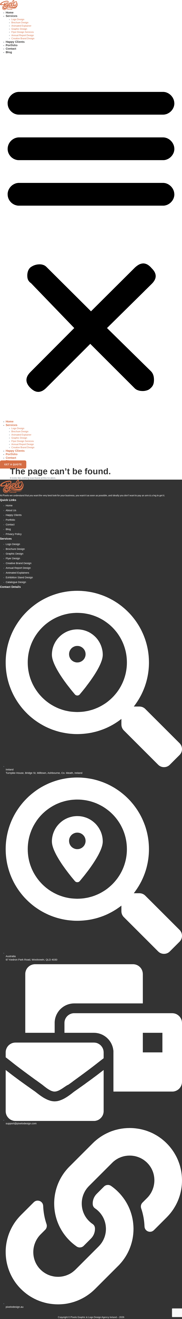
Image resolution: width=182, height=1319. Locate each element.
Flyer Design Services (22, 32)
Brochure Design (19, 22)
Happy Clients (15, 41)
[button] (91, 237)
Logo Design (17, 19)
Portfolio (11, 45)
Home (10, 12)
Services (11, 15)
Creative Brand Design (22, 38)
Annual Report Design (22, 35)
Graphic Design (19, 29)
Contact (11, 48)
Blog (9, 52)
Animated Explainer (21, 26)
